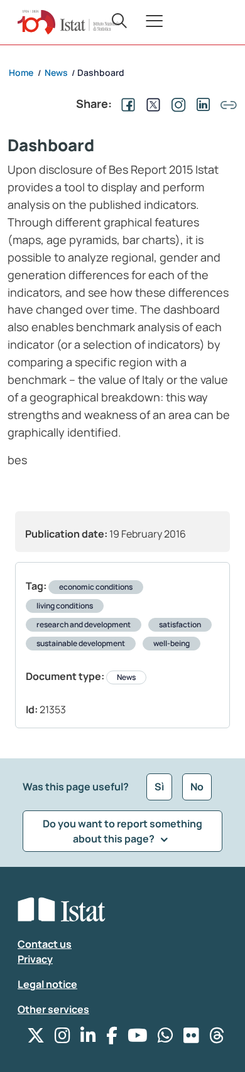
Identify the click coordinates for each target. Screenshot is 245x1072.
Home (21, 72)
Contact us (45, 944)
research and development (83, 624)
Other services (53, 1009)
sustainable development (80, 643)
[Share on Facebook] (125, 103)
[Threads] (217, 1038)
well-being (171, 643)
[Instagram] (62, 1038)
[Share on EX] (150, 103)
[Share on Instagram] (176, 103)
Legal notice (47, 984)
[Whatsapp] (165, 1038)
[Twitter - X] (36, 1038)
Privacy (35, 959)
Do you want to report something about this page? (122, 831)
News (126, 677)
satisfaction (180, 624)
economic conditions (96, 586)
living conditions (64, 605)
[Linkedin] (88, 1038)
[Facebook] (111, 1038)
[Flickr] (191, 1038)
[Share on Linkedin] (201, 103)
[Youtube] (138, 1038)
